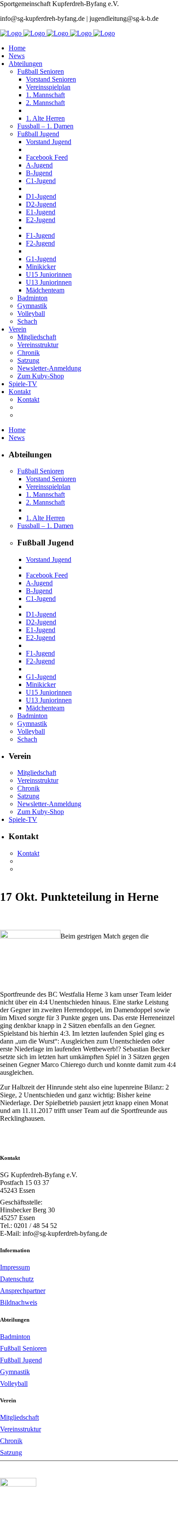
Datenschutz (17, 1279)
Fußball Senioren (23, 1348)
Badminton (15, 1336)
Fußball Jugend (21, 1360)
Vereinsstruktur (20, 1429)
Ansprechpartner (22, 1290)
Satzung (11, 1452)
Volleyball (14, 1383)
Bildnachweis (18, 1302)
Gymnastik (15, 1371)
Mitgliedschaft (19, 1417)
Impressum (15, 1267)
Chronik (11, 1440)
